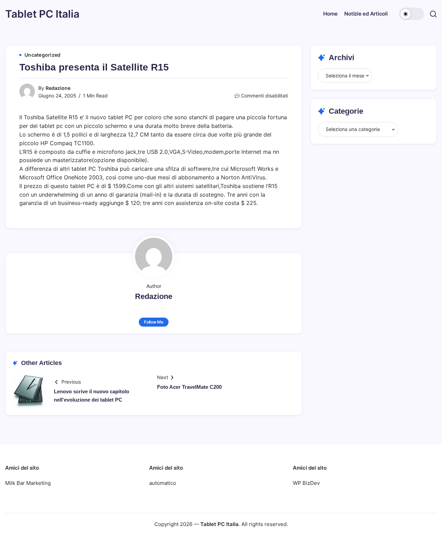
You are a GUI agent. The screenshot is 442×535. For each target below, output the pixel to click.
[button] (411, 14)
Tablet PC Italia (42, 14)
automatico (162, 483)
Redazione (58, 88)
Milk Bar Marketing (28, 483)
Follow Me (153, 322)
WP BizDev (306, 483)
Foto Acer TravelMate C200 (189, 387)
